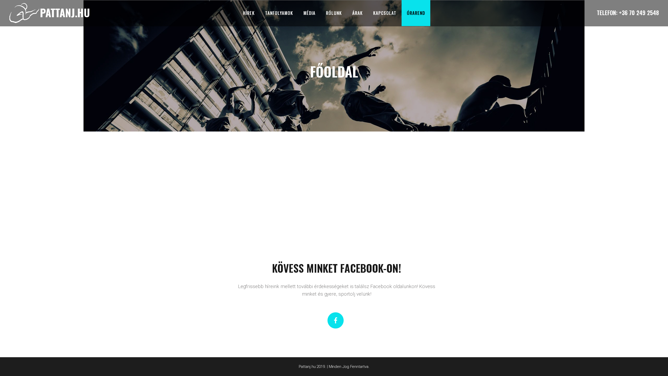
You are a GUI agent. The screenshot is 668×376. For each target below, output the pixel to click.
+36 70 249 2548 (639, 12)
